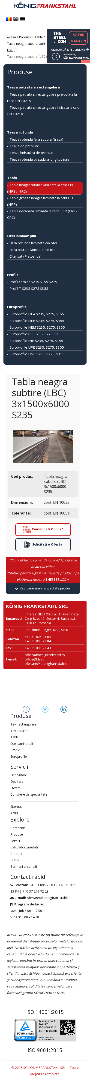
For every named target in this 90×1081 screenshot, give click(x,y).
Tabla (38, 37)
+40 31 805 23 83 (42, 885)
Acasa (11, 37)
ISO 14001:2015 (45, 1011)
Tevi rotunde (19, 730)
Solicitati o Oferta (46, 544)
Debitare (16, 781)
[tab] (43, 588)
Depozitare (18, 775)
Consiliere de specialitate (28, 794)
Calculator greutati (24, 847)
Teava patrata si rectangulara (33, 87)
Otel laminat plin (21, 235)
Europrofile (17, 306)
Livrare (15, 788)
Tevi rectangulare (23, 724)
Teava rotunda (20, 132)
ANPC (14, 813)
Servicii (15, 841)
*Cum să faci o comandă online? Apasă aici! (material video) (43, 563)
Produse (25, 37)
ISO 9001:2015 (45, 1050)
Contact (16, 853)
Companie (18, 828)
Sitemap (16, 806)
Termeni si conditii (24, 866)
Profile (12, 274)
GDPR (14, 860)
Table (14, 737)
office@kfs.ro (35, 659)
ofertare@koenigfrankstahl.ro (47, 663)
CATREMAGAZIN (78, 37)
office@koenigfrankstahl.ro (45, 655)
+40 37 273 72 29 (35, 891)
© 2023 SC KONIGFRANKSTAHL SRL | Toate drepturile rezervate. (45, 1070)
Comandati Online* (47, 529)
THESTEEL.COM (43, 576)
